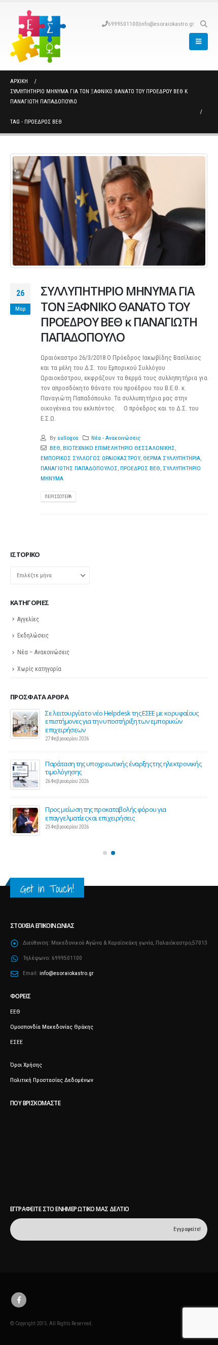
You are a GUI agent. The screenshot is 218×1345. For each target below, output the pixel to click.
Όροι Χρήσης (26, 1059)
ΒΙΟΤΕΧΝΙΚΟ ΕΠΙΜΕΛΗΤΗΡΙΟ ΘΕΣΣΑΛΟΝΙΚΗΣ (119, 448)
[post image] (109, 211)
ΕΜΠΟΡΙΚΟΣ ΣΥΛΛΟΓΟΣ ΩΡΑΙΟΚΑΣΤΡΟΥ (90, 458)
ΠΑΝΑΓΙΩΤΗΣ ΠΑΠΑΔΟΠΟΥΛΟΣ (79, 468)
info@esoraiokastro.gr (167, 23)
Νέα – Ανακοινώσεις (43, 652)
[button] (203, 24)
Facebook (18, 1295)
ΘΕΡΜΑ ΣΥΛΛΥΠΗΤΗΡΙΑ (171, 458)
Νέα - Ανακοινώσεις (115, 437)
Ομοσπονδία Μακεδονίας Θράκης (51, 1021)
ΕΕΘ (15, 1006)
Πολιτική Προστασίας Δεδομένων (51, 1074)
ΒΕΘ (55, 448)
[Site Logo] (38, 36)
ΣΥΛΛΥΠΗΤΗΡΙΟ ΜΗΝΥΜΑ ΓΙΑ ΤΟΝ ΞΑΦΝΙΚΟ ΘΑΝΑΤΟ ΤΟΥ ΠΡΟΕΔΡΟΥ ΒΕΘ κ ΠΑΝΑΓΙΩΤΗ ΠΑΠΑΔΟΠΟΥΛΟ (119, 314)
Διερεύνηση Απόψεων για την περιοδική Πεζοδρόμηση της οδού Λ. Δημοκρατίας (123, 717)
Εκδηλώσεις (33, 635)
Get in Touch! (47, 883)
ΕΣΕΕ (16, 1036)
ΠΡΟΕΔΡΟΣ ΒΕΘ (140, 468)
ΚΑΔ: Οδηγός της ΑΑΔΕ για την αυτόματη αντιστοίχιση (119, 758)
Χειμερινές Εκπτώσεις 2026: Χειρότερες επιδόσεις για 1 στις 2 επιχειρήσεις (121, 808)
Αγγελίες (28, 619)
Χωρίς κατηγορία (39, 668)
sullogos (68, 437)
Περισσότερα (58, 496)
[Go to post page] (25, 724)
